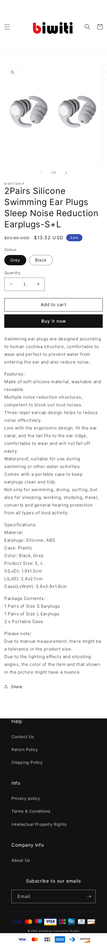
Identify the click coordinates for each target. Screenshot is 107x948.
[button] (7, 27)
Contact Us (22, 736)
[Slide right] (66, 172)
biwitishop (45, 930)
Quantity (12, 272)
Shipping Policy (27, 762)
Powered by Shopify (66, 930)
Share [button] (17, 686)
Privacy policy (25, 798)
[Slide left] (41, 172)
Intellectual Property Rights (39, 824)
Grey (15, 260)
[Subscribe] (89, 896)
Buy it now (53, 321)
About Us (20, 860)
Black (41, 260)
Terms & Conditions (31, 811)
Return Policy (24, 749)
